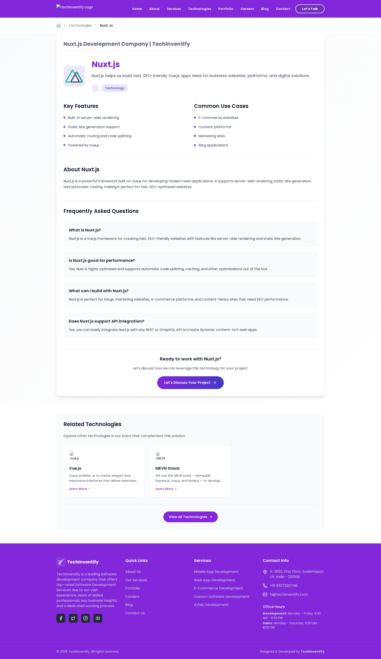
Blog (265, 9)
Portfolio (225, 9)
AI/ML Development (211, 604)
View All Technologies (188, 516)
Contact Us (135, 613)
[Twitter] (73, 618)
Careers (247, 9)
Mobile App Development (216, 571)
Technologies (199, 9)
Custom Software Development (221, 596)
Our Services (136, 580)
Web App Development (214, 580)
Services (174, 9)
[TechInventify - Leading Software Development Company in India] (74, 9)
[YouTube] (97, 618)
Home (137, 9)
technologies (80, 25)
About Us (133, 571)
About (154, 9)
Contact (283, 9)
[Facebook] (60, 618)
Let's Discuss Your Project (187, 382)
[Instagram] (85, 618)
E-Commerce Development (218, 588)
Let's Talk (310, 9)
